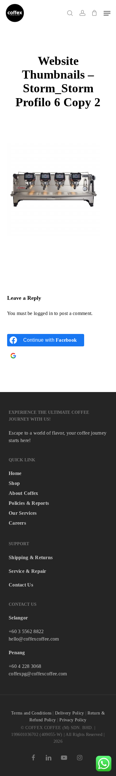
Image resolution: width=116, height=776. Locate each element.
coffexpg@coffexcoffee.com (38, 673)
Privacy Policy (72, 720)
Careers (17, 523)
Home (15, 473)
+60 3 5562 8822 (26, 631)
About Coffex (23, 493)
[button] (107, 13)
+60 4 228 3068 (25, 666)
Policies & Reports (29, 503)
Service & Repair (27, 571)
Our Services (23, 513)
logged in (43, 313)
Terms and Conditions (31, 713)
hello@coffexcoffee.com (34, 638)
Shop (14, 483)
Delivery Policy (69, 713)
